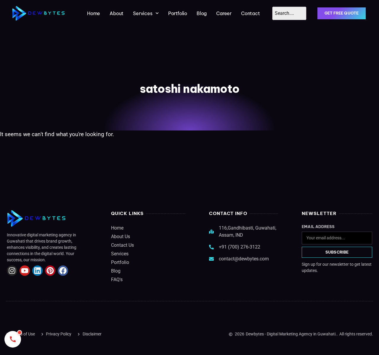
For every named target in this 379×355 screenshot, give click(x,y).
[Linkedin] (37, 270)
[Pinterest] (50, 270)
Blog (202, 13)
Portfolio (177, 13)
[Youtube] (25, 270)
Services (142, 13)
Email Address (318, 227)
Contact (250, 13)
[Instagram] (12, 270)
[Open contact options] (12, 339)
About (116, 13)
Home (93, 13)
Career (224, 13)
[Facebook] (63, 270)
